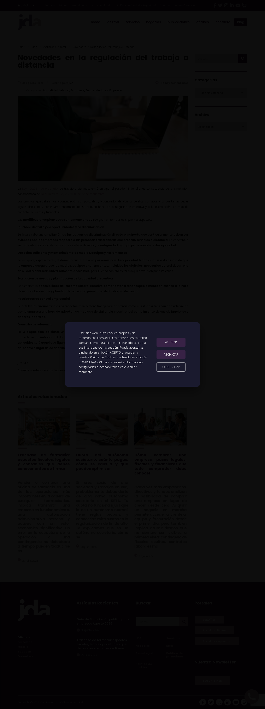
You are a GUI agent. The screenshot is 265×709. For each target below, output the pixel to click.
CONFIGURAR (171, 367)
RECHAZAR (171, 354)
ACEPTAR (171, 342)
